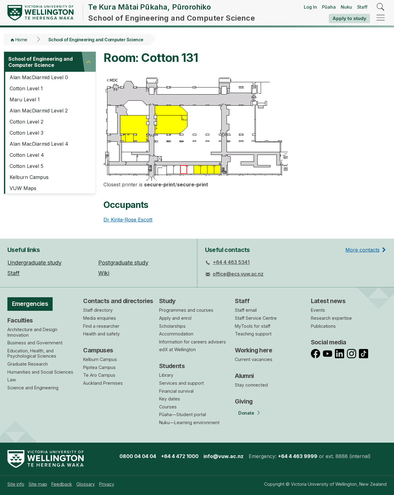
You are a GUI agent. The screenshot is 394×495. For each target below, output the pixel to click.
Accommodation (176, 333)
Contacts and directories (118, 301)
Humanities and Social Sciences (40, 372)
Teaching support (253, 333)
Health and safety (101, 333)
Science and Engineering (32, 387)
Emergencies (30, 303)
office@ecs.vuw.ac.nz (238, 274)
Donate (246, 413)
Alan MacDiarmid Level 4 (39, 144)
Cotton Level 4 (27, 155)
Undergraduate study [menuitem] (34, 262)
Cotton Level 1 (26, 88)
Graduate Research (27, 364)
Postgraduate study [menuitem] (123, 262)
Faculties (20, 320)
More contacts (362, 250)
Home (21, 39)
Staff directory (98, 310)
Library (166, 375)
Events (318, 310)
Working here (253, 350)
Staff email (246, 310)
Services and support (181, 383)
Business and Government (34, 342)
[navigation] (381, 18)
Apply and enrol (175, 318)
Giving (244, 401)
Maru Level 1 (25, 99)
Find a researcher (101, 326)
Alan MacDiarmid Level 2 (39, 111)
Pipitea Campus (99, 367)
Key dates (169, 398)
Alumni (244, 375)
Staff (362, 7)
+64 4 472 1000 (180, 456)
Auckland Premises (103, 383)
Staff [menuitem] (13, 273)
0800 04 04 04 (137, 456)
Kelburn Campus (29, 177)
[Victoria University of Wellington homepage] (40, 13)
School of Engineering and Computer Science (95, 39)
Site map (38, 484)
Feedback (61, 484)
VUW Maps (23, 188)
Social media (328, 342)
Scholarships (172, 326)
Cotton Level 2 (26, 122)
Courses (168, 406)
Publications (323, 326)
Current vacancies (253, 359)
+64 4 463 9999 (297, 456)
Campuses (98, 350)
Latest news (328, 301)
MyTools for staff (252, 326)
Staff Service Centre (256, 318)
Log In (310, 7)
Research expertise (331, 318)
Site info (15, 484)
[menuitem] (15, 484)
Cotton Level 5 (26, 166)
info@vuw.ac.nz (223, 456)
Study (167, 301)
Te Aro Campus (99, 375)
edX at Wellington (177, 349)
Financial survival (176, 391)
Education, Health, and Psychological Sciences (31, 353)
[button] (89, 62)
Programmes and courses (186, 310)
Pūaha (329, 7)
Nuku (346, 7)
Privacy (106, 484)
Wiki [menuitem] (103, 273)
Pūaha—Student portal (182, 414)
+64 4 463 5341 (231, 262)
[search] (381, 7)
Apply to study (349, 18)
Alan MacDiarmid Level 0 (39, 77)
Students (172, 366)
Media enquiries (99, 318)
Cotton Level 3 (26, 133)
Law (11, 379)
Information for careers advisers (192, 341)
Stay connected (251, 384)
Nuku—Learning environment (189, 422)
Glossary (85, 484)
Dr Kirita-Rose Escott (127, 220)
